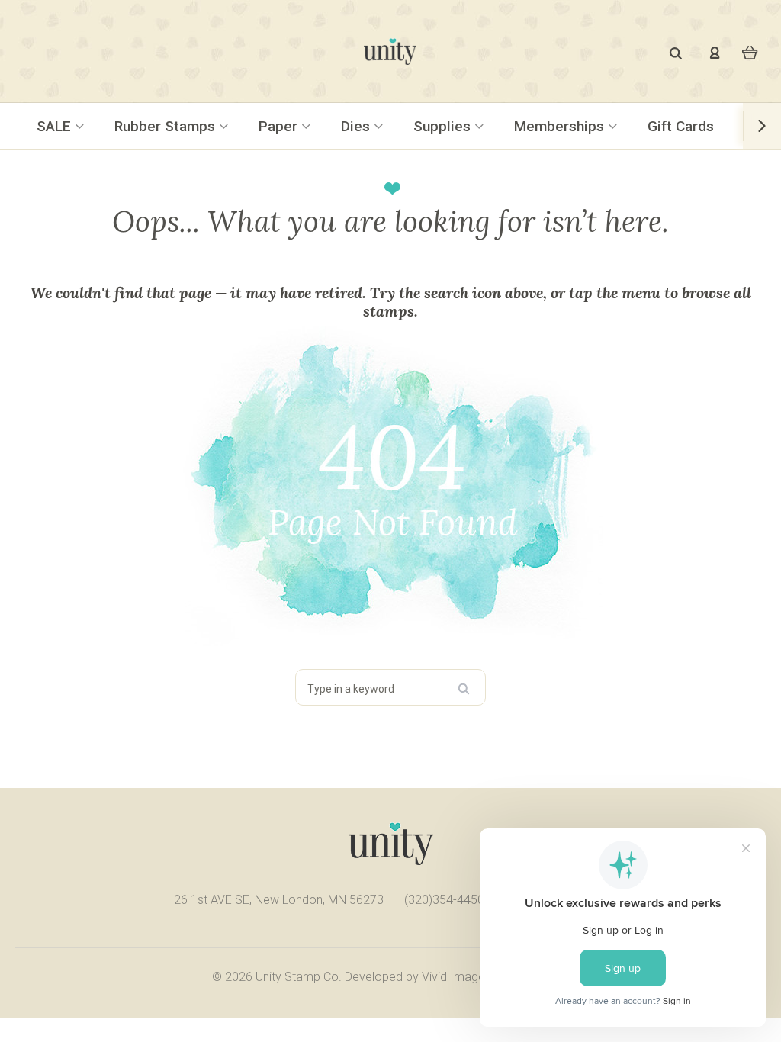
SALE (56, 126)
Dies (357, 126)
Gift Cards (681, 126)
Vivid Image (453, 977)
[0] (750, 51)
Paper (280, 126)
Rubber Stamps (166, 126)
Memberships (561, 126)
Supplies (443, 126)
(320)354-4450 (444, 899)
